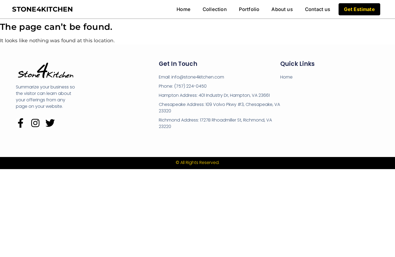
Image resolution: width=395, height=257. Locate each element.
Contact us (318, 9)
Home (184, 9)
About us (282, 9)
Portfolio (249, 9)
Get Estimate (359, 9)
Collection (215, 9)
